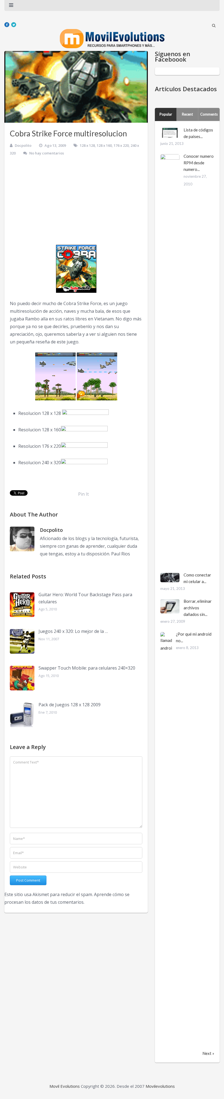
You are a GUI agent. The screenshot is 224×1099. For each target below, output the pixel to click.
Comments (209, 114)
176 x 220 (121, 145)
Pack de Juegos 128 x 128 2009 (70, 705)
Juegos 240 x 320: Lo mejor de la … (73, 631)
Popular (166, 114)
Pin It (83, 494)
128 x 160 (104, 145)
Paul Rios (120, 554)
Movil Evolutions (64, 1086)
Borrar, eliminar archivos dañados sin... (198, 608)
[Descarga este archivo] (85, 413)
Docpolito (23, 145)
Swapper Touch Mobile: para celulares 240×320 (87, 668)
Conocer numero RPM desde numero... (199, 163)
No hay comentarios (46, 153)
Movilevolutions (160, 1086)
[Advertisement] (76, 202)
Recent (187, 114)
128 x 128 (87, 145)
